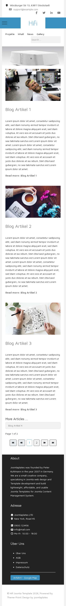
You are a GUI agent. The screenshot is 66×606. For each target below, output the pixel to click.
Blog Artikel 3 (18, 343)
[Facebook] (36, 12)
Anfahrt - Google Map (25, 577)
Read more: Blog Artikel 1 (21, 175)
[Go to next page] (44, 443)
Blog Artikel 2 (18, 226)
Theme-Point (14, 597)
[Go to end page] (53, 443)
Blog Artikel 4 (15, 425)
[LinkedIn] (51, 12)
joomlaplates (41, 597)
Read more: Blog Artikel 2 (21, 292)
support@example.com (25, 9)
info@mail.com (22, 529)
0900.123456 (21, 525)
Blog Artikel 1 (18, 109)
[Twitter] (44, 12)
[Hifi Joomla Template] (33, 22)
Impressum (22, 562)
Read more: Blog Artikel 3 (21, 409)
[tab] (31, 58)
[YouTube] (59, 12)
